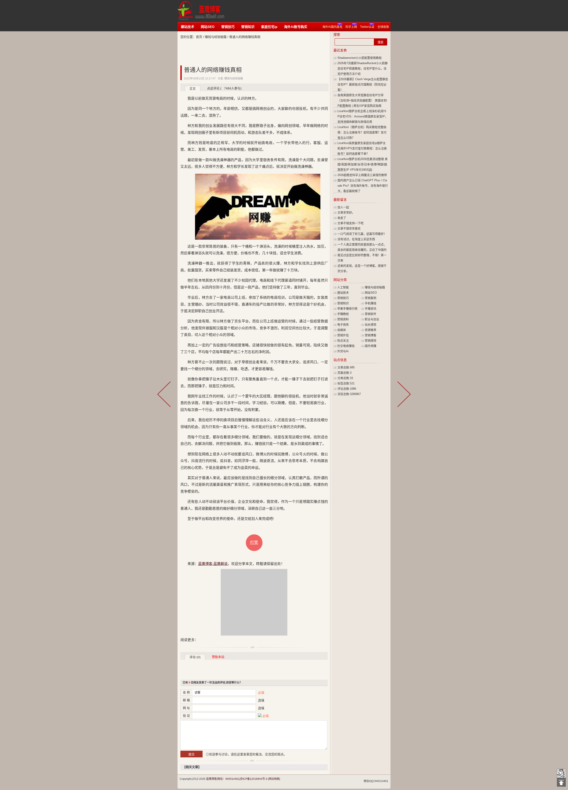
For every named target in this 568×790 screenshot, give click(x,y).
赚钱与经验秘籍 (216, 37)
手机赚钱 (370, 303)
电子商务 (343, 324)
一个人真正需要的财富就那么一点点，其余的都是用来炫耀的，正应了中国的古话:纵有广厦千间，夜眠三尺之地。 (362, 250)
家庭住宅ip (269, 27)
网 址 (186, 708)
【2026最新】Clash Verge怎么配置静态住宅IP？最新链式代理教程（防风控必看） (362, 84)
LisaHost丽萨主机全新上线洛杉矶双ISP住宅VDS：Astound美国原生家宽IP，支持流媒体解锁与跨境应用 (362, 116)
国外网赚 (370, 346)
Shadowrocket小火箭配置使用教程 (359, 57)
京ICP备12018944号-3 (253, 778)
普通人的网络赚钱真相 (213, 70)
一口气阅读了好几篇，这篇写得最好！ (362, 233)
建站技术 (187, 27)
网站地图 (274, 778)
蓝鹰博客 (211, 778)
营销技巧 (228, 27)
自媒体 (341, 330)
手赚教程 (343, 314)
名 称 (186, 692)
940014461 (381, 781)
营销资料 (343, 319)
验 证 (186, 715)
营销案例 (370, 298)
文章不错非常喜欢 (349, 228)
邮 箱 (186, 700)
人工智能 (343, 287)
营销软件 (370, 314)
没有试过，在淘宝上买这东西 (356, 239)
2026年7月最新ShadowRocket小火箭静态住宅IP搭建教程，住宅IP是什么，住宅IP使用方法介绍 (362, 68)
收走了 (341, 217)
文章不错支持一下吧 (350, 223)
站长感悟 (370, 324)
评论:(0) (195, 657)
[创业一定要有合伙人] (403, 395)
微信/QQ (369, 781)
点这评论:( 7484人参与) (224, 88)
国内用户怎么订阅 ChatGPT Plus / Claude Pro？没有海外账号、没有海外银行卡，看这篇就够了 (362, 186)
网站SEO (208, 27)
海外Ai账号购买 (295, 27)
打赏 (254, 542)
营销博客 (370, 335)
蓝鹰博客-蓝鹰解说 (205, 11)
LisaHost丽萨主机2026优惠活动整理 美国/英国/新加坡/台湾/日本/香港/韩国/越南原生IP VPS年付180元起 (362, 164)
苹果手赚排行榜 (347, 308)
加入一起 (343, 207)
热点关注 (343, 340)
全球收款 (383, 26)
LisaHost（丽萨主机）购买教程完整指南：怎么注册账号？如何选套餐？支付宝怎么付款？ (362, 132)
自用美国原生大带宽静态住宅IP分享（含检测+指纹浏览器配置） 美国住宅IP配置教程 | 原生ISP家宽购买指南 (362, 100)
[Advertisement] (313, 11)
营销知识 (247, 27)
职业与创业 (372, 319)
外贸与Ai (343, 351)
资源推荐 (370, 330)
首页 (199, 37)
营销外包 (343, 335)
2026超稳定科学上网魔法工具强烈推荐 (362, 175)
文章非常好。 (346, 212)
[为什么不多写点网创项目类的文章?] (165, 395)
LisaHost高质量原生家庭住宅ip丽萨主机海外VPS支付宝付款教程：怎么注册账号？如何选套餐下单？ (362, 148)
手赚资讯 (370, 308)
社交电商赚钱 (346, 346)
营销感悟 (370, 340)
